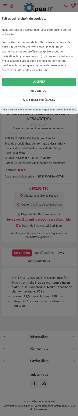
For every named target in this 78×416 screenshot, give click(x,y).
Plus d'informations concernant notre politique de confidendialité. (40, 109)
